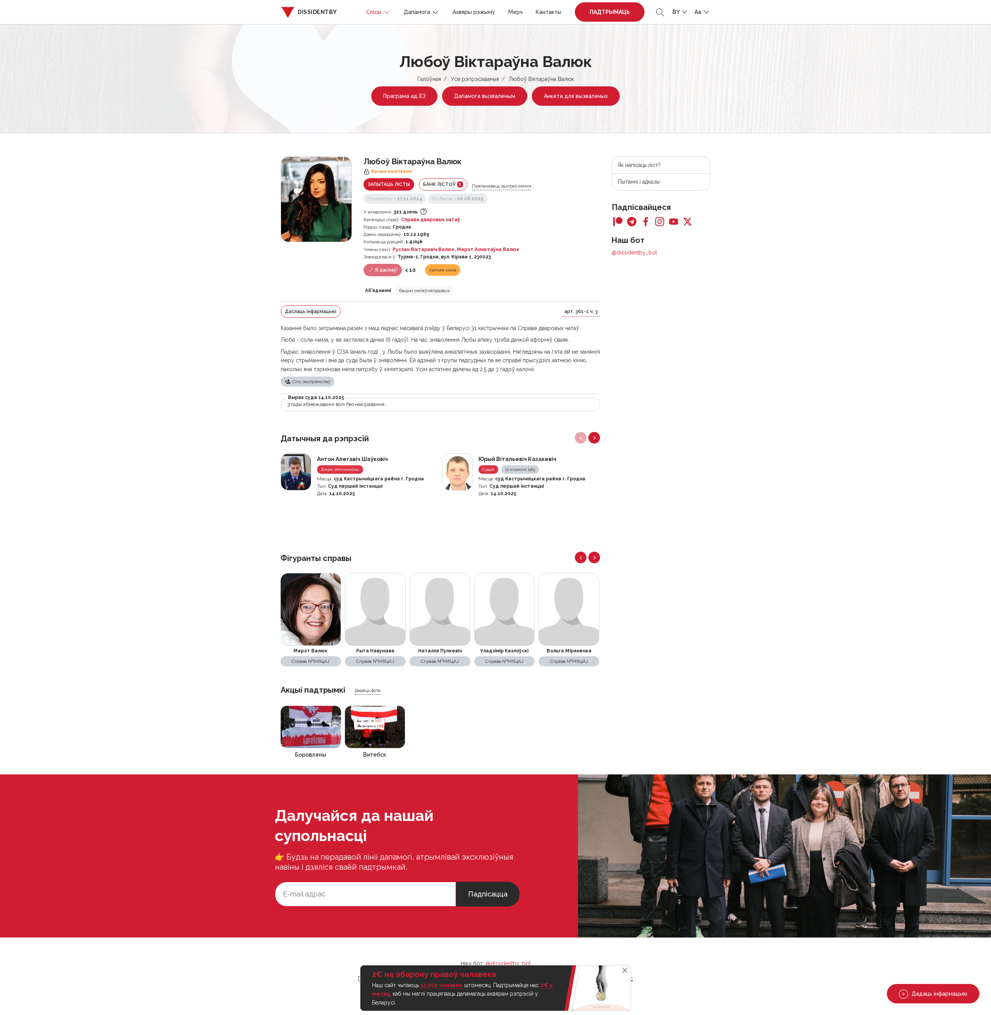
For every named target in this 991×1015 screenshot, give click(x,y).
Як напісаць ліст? (639, 165)
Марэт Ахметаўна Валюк (488, 249)
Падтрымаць (610, 12)
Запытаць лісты (389, 184)
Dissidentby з (394, 198)
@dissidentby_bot (634, 252)
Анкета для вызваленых (576, 96)
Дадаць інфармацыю (938, 994)
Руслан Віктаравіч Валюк (423, 249)
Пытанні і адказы (639, 182)
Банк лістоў (442, 184)
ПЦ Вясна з (457, 198)
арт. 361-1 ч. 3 (581, 311)
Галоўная (429, 79)
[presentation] (580, 438)
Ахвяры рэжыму (474, 12)
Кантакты (548, 12)
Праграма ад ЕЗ (404, 96)
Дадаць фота (368, 690)
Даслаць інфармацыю (310, 311)
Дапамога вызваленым (484, 96)
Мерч (515, 12)
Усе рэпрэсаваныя (475, 79)
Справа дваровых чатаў (430, 219)
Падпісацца (488, 894)
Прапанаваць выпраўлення (501, 186)
